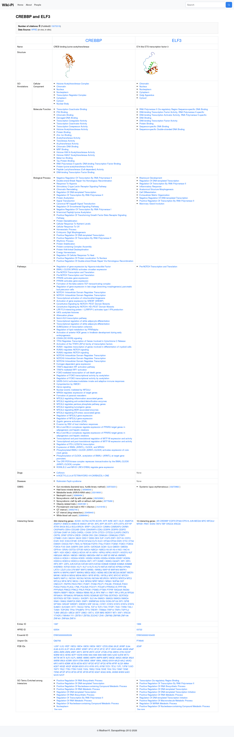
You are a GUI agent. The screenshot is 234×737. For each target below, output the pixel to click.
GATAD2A (95, 546)
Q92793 (57, 640)
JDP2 (66, 563)
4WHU (116, 651)
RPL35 (124, 592)
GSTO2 (72, 549)
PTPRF (110, 589)
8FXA (74, 671)
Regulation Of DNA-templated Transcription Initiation (163, 697)
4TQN (104, 651)
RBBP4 (57, 592)
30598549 (86, 489)
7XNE (125, 669)
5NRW (57, 660)
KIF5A (67, 566)
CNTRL (57, 535)
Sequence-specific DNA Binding (154, 126)
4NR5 (61, 651)
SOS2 (102, 601)
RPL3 (117, 592)
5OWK (69, 660)
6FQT (97, 663)
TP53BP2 (79, 609)
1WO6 (92, 646)
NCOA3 (87, 578)
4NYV (79, 651)
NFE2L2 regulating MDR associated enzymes (78, 409)
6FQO (91, 663)
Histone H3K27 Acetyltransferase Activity (76, 155)
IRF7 (61, 563)
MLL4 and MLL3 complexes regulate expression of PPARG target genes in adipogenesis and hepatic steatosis (91, 428)
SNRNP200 (94, 601)
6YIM (102, 666)
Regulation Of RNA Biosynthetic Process (75, 694)
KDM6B (128, 563)
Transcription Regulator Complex (71, 94)
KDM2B (105, 563)
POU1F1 (93, 586)
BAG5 (62, 526)
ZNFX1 (73, 618)
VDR (97, 612)
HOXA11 (66, 558)
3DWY (85, 649)
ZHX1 (102, 615)
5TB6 (80, 660)
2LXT (66, 649)
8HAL (109, 671)
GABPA (74, 546)
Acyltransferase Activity (68, 143)
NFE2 (129, 578)
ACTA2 (85, 520)
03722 (139, 629)
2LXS (61, 649)
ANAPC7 (58, 523)
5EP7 (74, 654)
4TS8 (109, 651)
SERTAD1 (113, 595)
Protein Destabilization (67, 220)
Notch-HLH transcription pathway (72, 318)
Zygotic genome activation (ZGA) (72, 421)
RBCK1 (72, 592)
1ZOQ (105, 646)
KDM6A (120, 563)
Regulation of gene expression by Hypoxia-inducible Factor (84, 266)
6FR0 (108, 663)
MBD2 (87, 572)
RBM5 (86, 592)
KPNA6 (126, 566)
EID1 (62, 540)
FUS (63, 546)
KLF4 (91, 566)
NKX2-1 (76, 581)
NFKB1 (140, 523)
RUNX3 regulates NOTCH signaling (73, 349)
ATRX (56, 526)
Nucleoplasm (62, 92)
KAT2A (77, 563)
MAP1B (106, 569)
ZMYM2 (109, 615)
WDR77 (108, 612)
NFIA (64, 581)
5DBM (56, 654)
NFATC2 (114, 578)
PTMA (103, 589)
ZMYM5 (117, 615)
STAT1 (103, 603)
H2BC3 (102, 549)
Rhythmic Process (65, 240)
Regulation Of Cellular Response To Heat (75, 255)
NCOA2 (80, 578)
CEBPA (106, 529)
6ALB (117, 660)
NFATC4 (122, 578)
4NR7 (73, 651)
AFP (105, 520)
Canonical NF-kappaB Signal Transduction (76, 203)
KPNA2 (119, 566)
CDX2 (100, 529)
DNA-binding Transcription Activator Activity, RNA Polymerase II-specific (173, 114)
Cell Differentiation (147, 192)
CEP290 (57, 532)
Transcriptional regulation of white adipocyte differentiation (83, 320)
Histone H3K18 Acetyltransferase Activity (76, 152)
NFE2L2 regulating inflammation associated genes (80, 398)
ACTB (92, 520)
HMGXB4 (91, 555)
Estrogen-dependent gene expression (74, 363)
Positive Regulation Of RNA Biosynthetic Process (80, 680)
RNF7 (111, 592)
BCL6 (74, 526)
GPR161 (57, 549)
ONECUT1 (58, 583)
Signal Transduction (66, 200)
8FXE (79, 671)
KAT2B (84, 563)
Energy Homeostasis (66, 252)
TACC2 (80, 606)
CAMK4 (106, 526)
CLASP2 (117, 532)
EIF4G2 (88, 540)
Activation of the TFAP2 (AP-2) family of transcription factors (85, 343)
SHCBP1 (85, 598)
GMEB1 (116, 546)
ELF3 (176, 40)
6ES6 (79, 663)
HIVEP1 (116, 552)
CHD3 (73, 532)
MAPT (73, 572)
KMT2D (111, 566)
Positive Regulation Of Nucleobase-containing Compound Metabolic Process (92, 686)
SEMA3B (94, 595)
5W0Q (105, 660)
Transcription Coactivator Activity (72, 123)
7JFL (119, 666)
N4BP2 (57, 578)
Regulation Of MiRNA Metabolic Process (158, 703)
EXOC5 (65, 543)
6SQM (75, 666)
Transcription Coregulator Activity (72, 120)
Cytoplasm (61, 97)
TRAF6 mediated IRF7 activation (72, 369)
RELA (92, 592)
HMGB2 (82, 555)
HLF (130, 552)
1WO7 (98, 646)
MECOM (108, 572)
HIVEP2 (124, 552)
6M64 (126, 663)
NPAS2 (88, 581)
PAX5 (74, 583)
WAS (102, 612)
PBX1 (80, 583)
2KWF (122, 646)
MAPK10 (58, 572)
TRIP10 (110, 609)
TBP (163, 523)
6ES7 (85, 663)
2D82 (110, 646)
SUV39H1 (66, 606)
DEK (97, 538)
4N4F (131, 649)
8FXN (85, 671)
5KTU (126, 654)
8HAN (121, 671)
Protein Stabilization (66, 243)
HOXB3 (96, 558)
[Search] (229, 5)
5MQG (119, 657)
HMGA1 (66, 555)
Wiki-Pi (8, 5)
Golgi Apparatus (146, 94)
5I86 (95, 654)
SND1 (78, 601)
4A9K (119, 649)
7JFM (124, 666)
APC (97, 523)
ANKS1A (67, 523)
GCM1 (104, 546)
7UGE (79, 669)
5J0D (114, 654)
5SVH (75, 660)
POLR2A (84, 586)
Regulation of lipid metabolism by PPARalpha (77, 329)
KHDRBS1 (58, 566)
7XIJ (114, 669)
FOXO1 (122, 543)
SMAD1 (101, 598)
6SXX (81, 666)
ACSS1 (78, 520)
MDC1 (94, 572)
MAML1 (91, 569)
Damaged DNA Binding (67, 117)
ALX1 (121, 520)
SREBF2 (83, 603)
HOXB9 (126, 558)
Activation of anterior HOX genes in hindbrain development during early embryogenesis (89, 334)
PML (77, 586)
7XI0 (109, 669)
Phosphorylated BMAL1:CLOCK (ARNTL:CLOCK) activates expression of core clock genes (93, 451)
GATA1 (87, 546)
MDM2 (100, 572)
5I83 (90, 654)
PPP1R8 (122, 586)
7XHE (103, 669)
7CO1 (107, 666)
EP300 (107, 540)
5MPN (99, 657)
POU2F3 (102, 586)
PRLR (81, 589)
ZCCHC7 (95, 615)
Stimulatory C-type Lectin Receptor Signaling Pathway (81, 186)
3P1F (108, 649)
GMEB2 (124, 546)
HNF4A (114, 555)
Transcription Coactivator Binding (72, 109)
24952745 (73, 509)
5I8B (104, 654)
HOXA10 (58, 558)
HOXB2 (89, 558)
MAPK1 (123, 569)
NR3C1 (101, 581)
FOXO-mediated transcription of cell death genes (79, 372)
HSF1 (89, 561)
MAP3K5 (115, 569)
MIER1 (130, 572)
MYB (91, 575)
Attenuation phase (65, 315)
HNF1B (106, 555)
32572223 (111, 486)
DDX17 (85, 538)
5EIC (62, 654)
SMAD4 (124, 598)
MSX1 (85, 575)
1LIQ (61, 646)
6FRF (114, 663)
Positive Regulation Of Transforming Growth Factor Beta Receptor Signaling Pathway (91, 216)
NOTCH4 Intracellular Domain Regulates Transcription (81, 361)
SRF (90, 603)
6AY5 (61, 663)
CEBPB (114, 529)
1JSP (56, 646)
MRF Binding (62, 149)
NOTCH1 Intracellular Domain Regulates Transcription (81, 292)
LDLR (63, 569)
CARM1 (125, 526)
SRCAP (65, 603)
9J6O (127, 671)
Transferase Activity (66, 140)
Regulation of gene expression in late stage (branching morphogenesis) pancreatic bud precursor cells (94, 288)
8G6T (97, 671)
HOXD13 (75, 561)
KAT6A (97, 563)
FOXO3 (129, 543)
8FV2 (68, 671)
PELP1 (100, 583)
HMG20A (58, 555)
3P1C (90, 649)
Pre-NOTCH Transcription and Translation (75, 272)
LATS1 (57, 569)
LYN (73, 569)
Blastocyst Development (150, 177)
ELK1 (100, 540)
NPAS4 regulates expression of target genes (77, 392)
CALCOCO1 (97, 526)
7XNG (56, 671)
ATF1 (110, 523)
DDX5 (91, 538)
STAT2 (110, 603)
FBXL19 (78, 543)
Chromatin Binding (65, 114)
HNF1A (99, 555)
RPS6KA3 (68, 595)
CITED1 (101, 532)
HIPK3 (109, 552)
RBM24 (79, 592)
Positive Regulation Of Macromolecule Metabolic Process (166, 700)
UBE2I (71, 612)
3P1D (96, 649)
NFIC (69, 581)
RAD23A (118, 589)
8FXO (91, 671)
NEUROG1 (105, 578)
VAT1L (91, 612)
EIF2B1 (73, 540)
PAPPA (67, 583)
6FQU (103, 663)
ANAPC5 (129, 520)
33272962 (174, 486)
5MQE (112, 657)
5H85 (85, 654)
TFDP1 (111, 606)
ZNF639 (65, 618)
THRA (124, 606)
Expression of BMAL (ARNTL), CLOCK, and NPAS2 (80, 447)
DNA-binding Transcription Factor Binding (75, 172)
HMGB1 (74, 555)
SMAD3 (117, 598)
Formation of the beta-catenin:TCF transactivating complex (84, 283)
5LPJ (68, 657)
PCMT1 (86, 583)
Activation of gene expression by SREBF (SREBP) (80, 300)
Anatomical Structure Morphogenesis (156, 189)
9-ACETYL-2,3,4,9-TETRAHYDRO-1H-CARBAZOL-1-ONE (83, 475)
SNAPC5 (71, 601)
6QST (56, 666)
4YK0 (121, 651)
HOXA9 (74, 558)
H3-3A (109, 549)
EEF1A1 (121, 538)
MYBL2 (104, 575)
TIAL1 (130, 606)
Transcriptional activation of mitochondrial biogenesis (81, 297)
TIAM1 (57, 609)
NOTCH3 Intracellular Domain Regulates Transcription (81, 355)
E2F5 (107, 538)
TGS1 (118, 606)
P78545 (140, 640)
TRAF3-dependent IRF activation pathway (76, 366)
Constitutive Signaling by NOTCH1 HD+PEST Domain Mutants (85, 306)
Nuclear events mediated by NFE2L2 (73, 389)
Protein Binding (64, 132)
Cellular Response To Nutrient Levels (74, 223)
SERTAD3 (58, 598)
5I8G (109, 654)
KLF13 (86, 566)
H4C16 (126, 549)
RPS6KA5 (78, 595)
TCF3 (100, 606)
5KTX (62, 657)
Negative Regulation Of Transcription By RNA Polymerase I (84, 209)
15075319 (55, 26)
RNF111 (104, 592)
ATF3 (116, 523)
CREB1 (77, 535)
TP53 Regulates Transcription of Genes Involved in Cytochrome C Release (91, 340)
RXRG (87, 595)
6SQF (68, 666)
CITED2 (109, 532)
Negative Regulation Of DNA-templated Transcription (163, 197)
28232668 (98, 498)
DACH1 (71, 538)
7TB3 (67, 669)
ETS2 (131, 540)
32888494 (77, 495)
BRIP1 (88, 526)
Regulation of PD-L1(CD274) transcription (75, 444)
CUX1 (65, 538)
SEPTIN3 (103, 595)
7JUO (130, 666)
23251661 (82, 503)
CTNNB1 (58, 538)
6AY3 (56, 663)
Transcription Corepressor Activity (72, 126)
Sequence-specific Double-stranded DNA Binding (161, 129)
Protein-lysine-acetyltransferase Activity (75, 166)
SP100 (115, 601)
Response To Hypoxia (67, 183)
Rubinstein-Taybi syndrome (69, 481)
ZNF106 (124, 615)
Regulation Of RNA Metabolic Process (74, 700)
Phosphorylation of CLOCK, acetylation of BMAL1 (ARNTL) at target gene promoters (90, 457)
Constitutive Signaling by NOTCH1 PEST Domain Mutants (83, 303)
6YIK (91, 666)
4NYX (92, 651)
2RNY (78, 649)
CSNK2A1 (103, 535)
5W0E (87, 660)
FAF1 (71, 543)
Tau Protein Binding (65, 160)
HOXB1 (81, 558)
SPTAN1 (58, 603)
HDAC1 (68, 552)
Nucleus (60, 89)
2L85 (56, 649)
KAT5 (91, 563)
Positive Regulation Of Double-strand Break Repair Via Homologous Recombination (95, 260)
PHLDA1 (108, 583)
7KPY (56, 669)
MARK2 (80, 572)
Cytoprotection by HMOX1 (69, 383)
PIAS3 (63, 586)
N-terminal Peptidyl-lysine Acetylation (74, 212)
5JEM (120, 654)
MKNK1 (57, 575)
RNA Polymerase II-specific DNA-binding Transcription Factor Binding (89, 163)
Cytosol (60, 100)
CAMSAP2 (116, 526)
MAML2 (98, 569)
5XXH (111, 660)
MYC (111, 575)
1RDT (67, 646)
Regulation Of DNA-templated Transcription (76, 192)
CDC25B (75, 529)
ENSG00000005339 (63, 635)
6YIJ (87, 666)
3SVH (113, 649)
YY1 (72, 615)
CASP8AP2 (59, 529)
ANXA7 (83, 523)
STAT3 (117, 603)
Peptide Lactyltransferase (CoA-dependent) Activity (80, 169)
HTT (95, 561)
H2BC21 (94, 549)
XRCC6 (127, 612)
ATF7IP (128, 523)
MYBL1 (97, 575)
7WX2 (92, 669)
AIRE (110, 520)
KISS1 (74, 566)
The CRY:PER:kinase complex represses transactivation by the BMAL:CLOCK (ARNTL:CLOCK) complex (93, 463)
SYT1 (73, 606)
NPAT (95, 581)
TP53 (72, 609)
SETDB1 (68, 598)
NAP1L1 (64, 578)
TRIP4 (118, 609)
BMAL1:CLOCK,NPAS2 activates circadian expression (82, 269)
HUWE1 (101, 561)
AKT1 (116, 520)
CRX (91, 535)
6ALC (122, 660)
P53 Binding (62, 112)
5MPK (93, 657)
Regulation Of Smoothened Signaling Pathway (78, 206)
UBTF (78, 612)
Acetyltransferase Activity (68, 137)
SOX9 (108, 601)
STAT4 (124, 603)
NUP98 (116, 581)
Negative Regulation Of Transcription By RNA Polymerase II (84, 177)
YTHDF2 (58, 615)
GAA (68, 546)
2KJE (116, 646)
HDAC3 (75, 552)
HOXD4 (82, 561)
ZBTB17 (79, 615)
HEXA (82, 552)
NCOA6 (95, 578)
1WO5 (86, 646)
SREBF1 (74, 603)
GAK (81, 546)
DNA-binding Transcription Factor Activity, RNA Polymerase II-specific (171, 112)
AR (106, 523)
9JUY (61, 674)
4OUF (98, 651)
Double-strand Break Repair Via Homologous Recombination (84, 180)
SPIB (126, 601)
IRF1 (123, 561)
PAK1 (146, 523)
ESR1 (119, 540)
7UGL (85, 669)
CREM (85, 535)
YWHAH (66, 615)
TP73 (87, 609)
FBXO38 (87, 543)
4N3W (125, 649)
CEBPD (122, 529)
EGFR (172, 520)
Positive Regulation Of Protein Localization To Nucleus (82, 258)
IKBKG (108, 561)
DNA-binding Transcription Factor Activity (158, 120)
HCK (62, 552)
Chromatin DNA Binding (67, 146)
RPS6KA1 (58, 595)
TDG (105, 606)
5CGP (128, 651)
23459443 (89, 512)
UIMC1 (84, 612)
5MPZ (105, 657)
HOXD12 (66, 561)
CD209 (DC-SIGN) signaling (69, 338)
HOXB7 (119, 558)
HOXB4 (104, 558)
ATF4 (121, 523)
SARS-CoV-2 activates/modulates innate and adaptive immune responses (90, 381)
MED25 (116, 572)
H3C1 (120, 549)
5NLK (131, 657)
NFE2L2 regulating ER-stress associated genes (78, 412)
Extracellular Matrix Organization (154, 194)
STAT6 (131, 603)
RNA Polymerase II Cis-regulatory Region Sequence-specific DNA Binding (173, 109)
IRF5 (56, 563)
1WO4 (79, 646)
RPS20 (130, 592)
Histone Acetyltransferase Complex (73, 83)
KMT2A (104, 566)
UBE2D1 (64, 612)
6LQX (120, 663)
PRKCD (67, 589)
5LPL (73, 657)
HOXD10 (58, 561)
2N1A (72, 649)
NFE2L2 (57, 581)
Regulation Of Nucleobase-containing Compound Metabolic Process (88, 703)
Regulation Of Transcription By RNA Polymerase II (80, 194)
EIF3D (81, 540)
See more (58, 709)
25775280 (108, 500)
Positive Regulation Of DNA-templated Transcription (80, 235)
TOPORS (64, 609)
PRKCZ (74, 589)
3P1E (102, 649)
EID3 (67, 540)
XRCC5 (169, 523)
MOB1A (65, 575)
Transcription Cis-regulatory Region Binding (159, 680)
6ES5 (73, 663)
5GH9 (79, 654)
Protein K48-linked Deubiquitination (73, 249)
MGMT (123, 572)
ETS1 (125, 540)
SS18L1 (96, 603)
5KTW (56, 657)
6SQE (62, 666)
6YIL (97, 666)
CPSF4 (70, 535)
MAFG (84, 569)
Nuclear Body (63, 103)
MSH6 (79, 575)
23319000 (96, 492)
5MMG (86, 657)
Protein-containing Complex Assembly (74, 246)
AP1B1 (91, 523)
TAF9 (158, 523)
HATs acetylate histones (68, 312)
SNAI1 (57, 601)
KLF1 (79, 566)
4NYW (86, 651)
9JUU (56, 674)
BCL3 (68, 526)
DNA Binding (145, 117)
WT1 (115, 612)
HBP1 (56, 552)
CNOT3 (125, 532)
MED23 (197, 520)
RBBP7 (64, 592)
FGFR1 (94, 543)
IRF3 (128, 561)
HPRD (34, 29)
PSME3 (95, 589)
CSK (96, 535)
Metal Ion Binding (65, 157)
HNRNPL (122, 555)
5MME (80, 657)
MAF (78, 569)
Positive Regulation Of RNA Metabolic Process (78, 689)
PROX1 (88, 589)
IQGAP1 (116, 561)
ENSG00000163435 (146, 635)
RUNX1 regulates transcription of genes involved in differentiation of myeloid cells (94, 346)
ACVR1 (99, 520)
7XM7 (119, 669)
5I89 (100, 654)
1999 (139, 623)
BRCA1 (80, 526)
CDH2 (82, 529)
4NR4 (56, 651)
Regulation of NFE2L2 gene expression (74, 415)
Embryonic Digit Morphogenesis (71, 232)
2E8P (139, 646)
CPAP (64, 535)
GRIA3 (65, 549)
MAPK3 (66, 572)
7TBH (73, 669)
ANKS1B (75, 523)
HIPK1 (95, 552)
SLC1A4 (93, 598)
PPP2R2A (58, 589)
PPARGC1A (111, 586)
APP (102, 523)
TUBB (56, 612)
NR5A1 (108, 581)
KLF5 (97, 566)
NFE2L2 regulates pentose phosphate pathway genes (81, 404)
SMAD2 (109, 598)
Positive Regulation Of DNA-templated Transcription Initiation (167, 691)
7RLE (62, 669)
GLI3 (109, 546)
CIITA (94, 532)
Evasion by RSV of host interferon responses (77, 424)
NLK (82, 581)
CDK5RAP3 (91, 529)
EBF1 (113, 538)
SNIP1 (85, 601)
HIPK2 (102, 552)
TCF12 (94, 606)
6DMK (68, 663)
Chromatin (61, 86)
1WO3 (73, 646)
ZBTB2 (86, 615)
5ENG (68, 654)
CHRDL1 (81, 532)
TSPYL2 (125, 609)
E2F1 (102, 538)
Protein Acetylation (65, 197)
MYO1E (117, 575)
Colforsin (61, 472)
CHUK (88, 532)
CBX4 (68, 529)
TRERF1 (94, 609)
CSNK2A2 (113, 535)
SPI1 (121, 601)
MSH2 (72, 575)
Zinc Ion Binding (64, 134)
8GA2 (103, 671)
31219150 (100, 506)
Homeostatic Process (66, 229)
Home (20, 4)
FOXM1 (114, 543)
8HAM (115, 671)
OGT (122, 581)
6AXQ (128, 660)
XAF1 (120, 612)
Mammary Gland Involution (151, 203)
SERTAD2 (123, 595)
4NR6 (67, 651)
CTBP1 (122, 535)
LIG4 (68, 569)
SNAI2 (63, 601)
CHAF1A (66, 532)
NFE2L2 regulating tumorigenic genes (74, 406)
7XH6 (97, 669)
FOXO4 (57, 546)
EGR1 (56, 540)
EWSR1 (57, 543)
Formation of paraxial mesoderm (71, 395)
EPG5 (113, 540)
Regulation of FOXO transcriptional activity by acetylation (83, 375)
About (29, 4)
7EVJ (113, 666)
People (37, 4)
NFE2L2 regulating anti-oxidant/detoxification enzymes (82, 401)
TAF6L (87, 606)
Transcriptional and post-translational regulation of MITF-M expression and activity (94, 438)
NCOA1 (72, 578)
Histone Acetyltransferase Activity (72, 129)
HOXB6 (111, 558)
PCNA (94, 583)
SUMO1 (57, 606)
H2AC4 (87, 549)
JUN (72, 563)
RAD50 (126, 589)
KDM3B (112, 563)
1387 (56, 623)
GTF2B (79, 549)
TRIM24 (102, 609)
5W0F (93, 660)
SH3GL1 (76, 598)
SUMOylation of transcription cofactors (74, 326)
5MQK (125, 657)
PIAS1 (125, 583)
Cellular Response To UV (68, 226)
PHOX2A (117, 583)
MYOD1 (125, 575)
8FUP (62, 671)
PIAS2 (57, 586)
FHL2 (101, 543)
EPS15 (185, 520)
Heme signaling (64, 386)
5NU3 (62, 660)
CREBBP (93, 40)
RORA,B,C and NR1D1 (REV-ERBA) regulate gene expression (85, 467)
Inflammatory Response (150, 186)
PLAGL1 (71, 586)
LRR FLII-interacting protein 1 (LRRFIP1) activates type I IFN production (90, 309)
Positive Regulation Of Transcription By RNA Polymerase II (84, 237)
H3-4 (115, 549)
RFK (98, 592)
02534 (56, 629)
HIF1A (89, 552)
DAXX (78, 538)
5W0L (99, 660)
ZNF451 (57, 618)
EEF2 (128, 538)
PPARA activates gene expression (72, 277)
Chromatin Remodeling (67, 189)
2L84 (128, 646)
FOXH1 (107, 543)
